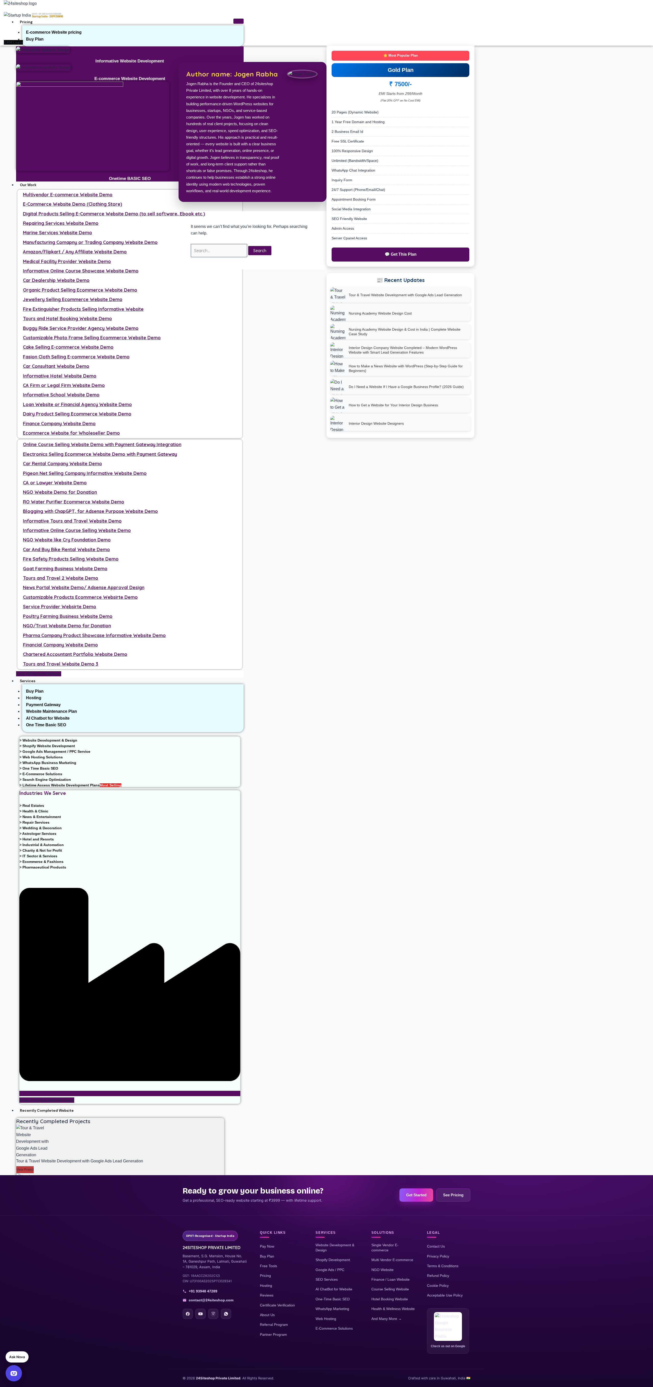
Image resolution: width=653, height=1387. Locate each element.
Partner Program (273, 1334)
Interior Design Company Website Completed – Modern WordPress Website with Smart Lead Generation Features (403, 350)
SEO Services (327, 1279)
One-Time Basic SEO (333, 1299)
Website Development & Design (335, 1247)
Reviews (266, 1295)
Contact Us (436, 1246)
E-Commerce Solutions (334, 1328)
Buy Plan (35, 39)
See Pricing (453, 1195)
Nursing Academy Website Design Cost (380, 313)
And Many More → (386, 1319)
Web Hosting (326, 1319)
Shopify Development (333, 1260)
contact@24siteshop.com (211, 1300)
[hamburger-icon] (238, 21)
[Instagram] (213, 1314)
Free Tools (268, 1266)
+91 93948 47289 (203, 1291)
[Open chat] (14, 1373)
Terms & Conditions (442, 1266)
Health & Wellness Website (393, 1309)
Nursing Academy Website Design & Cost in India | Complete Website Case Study (404, 331)
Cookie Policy (438, 1286)
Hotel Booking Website (389, 1299)
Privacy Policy (438, 1256)
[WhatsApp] (226, 1314)
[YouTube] (200, 1314)
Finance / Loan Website (390, 1279)
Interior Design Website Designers (376, 423)
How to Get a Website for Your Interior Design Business (393, 405)
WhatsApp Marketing (332, 1309)
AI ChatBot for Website (334, 1289)
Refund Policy (438, 1276)
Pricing (26, 22)
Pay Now (267, 1246)
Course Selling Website (390, 1289)
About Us (267, 1315)
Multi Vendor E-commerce (392, 1260)
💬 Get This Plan (401, 254)
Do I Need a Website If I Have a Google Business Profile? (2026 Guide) (406, 387)
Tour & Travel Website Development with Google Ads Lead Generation (405, 295)
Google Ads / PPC (330, 1270)
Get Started (416, 1195)
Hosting (266, 1286)
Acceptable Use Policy (445, 1295)
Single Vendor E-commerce (384, 1247)
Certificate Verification (277, 1305)
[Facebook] (188, 1314)
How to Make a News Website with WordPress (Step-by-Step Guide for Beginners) (406, 368)
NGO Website (382, 1270)
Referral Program (274, 1325)
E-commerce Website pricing (54, 32)
